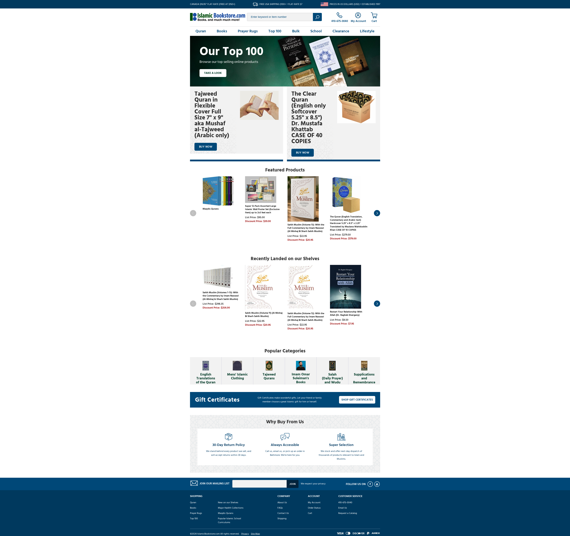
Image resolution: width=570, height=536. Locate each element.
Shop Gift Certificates (357, 399)
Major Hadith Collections (230, 508)
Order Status (314, 508)
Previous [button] (193, 213)
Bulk (296, 31)
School (316, 31)
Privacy (245, 534)
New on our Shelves (228, 502)
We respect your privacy (313, 484)
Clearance (340, 31)
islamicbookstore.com (217, 17)
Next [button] (377, 213)
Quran (200, 31)
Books (222, 31)
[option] (285, 61)
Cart (310, 513)
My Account (314, 502)
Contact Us (283, 513)
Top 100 (274, 31)
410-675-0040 (345, 502)
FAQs (280, 508)
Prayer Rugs (248, 31)
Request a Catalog (347, 513)
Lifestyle (367, 31)
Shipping (281, 518)
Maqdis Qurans (225, 513)
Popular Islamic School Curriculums (229, 520)
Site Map (255, 534)
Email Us (342, 508)
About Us (282, 502)
